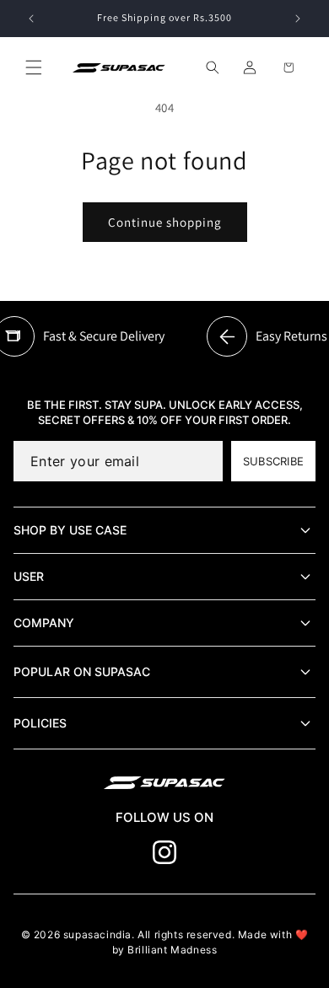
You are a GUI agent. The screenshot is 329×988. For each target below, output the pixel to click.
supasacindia (97, 934)
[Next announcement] (297, 18)
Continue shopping (165, 222)
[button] (33, 67)
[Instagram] (164, 852)
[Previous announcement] (31, 18)
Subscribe (273, 461)
